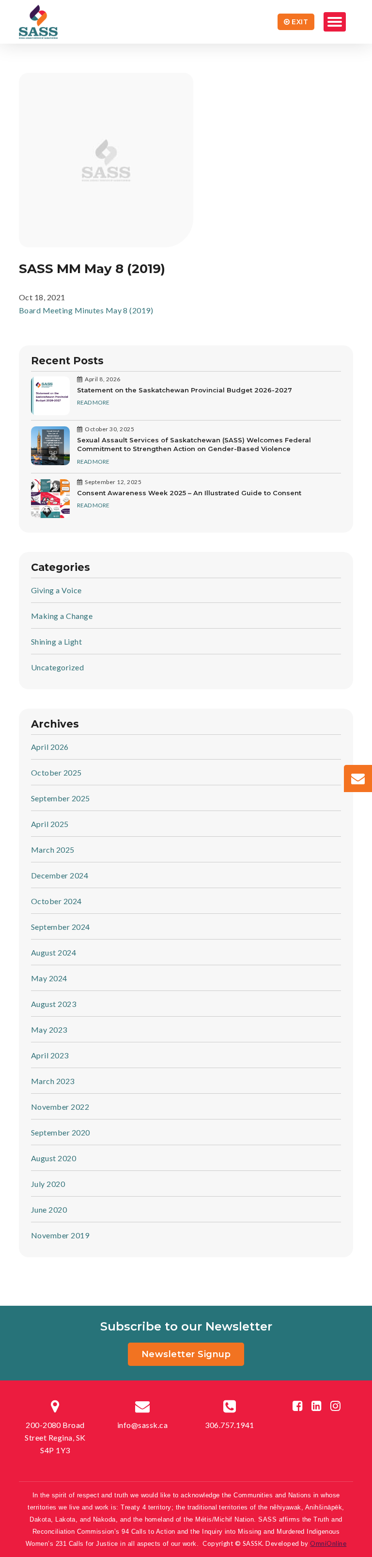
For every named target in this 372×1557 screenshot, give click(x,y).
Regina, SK (55, 1437)
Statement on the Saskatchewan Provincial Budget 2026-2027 (184, 390)
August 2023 (53, 1003)
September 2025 (60, 798)
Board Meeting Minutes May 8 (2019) (86, 310)
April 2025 (50, 823)
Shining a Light (56, 641)
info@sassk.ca (142, 1424)
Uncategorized (57, 667)
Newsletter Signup (186, 1354)
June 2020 (49, 1209)
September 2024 (60, 926)
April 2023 (50, 1055)
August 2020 (53, 1158)
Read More (93, 402)
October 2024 (56, 901)
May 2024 (49, 978)
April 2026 (50, 746)
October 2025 (56, 772)
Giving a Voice (56, 590)
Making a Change (62, 615)
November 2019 (60, 1235)
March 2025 (53, 849)
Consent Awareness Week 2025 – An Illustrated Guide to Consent (189, 493)
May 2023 (49, 1029)
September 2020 (60, 1132)
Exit (300, 21)
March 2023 (53, 1081)
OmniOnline (328, 1543)
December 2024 (59, 875)
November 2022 (60, 1106)
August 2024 (53, 952)
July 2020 (48, 1183)
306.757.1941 (229, 1424)
